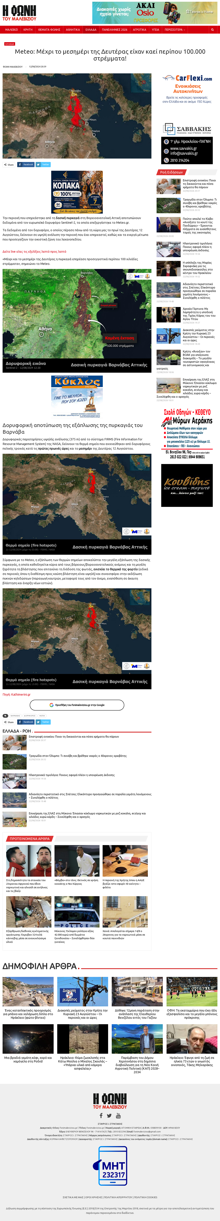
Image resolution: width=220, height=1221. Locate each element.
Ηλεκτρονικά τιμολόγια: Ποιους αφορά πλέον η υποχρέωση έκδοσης (72, 775)
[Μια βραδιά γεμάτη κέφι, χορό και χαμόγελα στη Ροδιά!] (28, 1039)
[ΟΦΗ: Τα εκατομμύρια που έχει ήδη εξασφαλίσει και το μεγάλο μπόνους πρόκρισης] (192, 991)
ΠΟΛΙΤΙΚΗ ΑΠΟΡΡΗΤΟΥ (118, 1197)
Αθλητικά (73, 29)
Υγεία (155, 29)
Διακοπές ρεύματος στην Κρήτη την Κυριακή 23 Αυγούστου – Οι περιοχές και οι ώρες (83, 1014)
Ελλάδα (91, 29)
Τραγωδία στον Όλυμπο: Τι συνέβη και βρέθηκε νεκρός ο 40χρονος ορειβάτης (78, 755)
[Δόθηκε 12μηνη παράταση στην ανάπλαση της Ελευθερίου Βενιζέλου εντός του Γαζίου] (137, 991)
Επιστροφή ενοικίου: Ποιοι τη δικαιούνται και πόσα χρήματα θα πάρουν (74, 736)
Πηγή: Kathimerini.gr (17, 694)
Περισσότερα (174, 29)
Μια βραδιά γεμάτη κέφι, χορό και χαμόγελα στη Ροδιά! (28, 1059)
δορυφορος (29, 716)
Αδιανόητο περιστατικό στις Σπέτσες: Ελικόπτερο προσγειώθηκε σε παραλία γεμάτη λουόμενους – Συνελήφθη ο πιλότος (199, 290)
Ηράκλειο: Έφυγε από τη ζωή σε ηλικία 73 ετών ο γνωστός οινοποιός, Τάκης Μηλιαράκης (192, 1061)
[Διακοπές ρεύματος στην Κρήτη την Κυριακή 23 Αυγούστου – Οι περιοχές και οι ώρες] (169, 336)
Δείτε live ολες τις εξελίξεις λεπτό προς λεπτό (34, 251)
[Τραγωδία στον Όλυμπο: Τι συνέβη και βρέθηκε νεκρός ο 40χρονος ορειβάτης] (15, 761)
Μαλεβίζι (11, 29)
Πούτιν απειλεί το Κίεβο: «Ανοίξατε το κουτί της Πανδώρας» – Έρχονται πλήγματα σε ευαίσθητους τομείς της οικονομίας (199, 225)
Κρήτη (28, 29)
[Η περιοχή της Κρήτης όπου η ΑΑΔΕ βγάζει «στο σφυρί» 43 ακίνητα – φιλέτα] (125, 861)
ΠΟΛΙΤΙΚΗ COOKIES (145, 1197)
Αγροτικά (139, 29)
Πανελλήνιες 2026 (114, 29)
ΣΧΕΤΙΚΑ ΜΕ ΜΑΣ (73, 1197)
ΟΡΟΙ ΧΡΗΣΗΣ (93, 1197)
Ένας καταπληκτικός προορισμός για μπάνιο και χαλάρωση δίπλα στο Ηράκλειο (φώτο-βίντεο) (28, 1014)
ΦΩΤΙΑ (42, 716)
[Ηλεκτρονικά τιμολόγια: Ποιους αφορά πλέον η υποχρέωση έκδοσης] (15, 781)
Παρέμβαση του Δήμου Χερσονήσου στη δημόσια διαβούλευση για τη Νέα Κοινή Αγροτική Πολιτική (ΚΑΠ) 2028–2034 (137, 1065)
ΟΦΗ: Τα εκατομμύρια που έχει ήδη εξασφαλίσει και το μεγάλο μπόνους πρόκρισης (192, 1014)
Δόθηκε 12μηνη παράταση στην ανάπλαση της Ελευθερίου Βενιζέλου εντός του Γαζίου (137, 1014)
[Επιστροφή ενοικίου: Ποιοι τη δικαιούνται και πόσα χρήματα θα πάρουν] (15, 742)
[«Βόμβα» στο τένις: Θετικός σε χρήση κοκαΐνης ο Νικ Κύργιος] (77, 861)
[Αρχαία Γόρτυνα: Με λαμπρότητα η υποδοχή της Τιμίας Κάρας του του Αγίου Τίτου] (169, 314)
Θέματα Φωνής (49, 29)
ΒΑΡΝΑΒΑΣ (15, 716)
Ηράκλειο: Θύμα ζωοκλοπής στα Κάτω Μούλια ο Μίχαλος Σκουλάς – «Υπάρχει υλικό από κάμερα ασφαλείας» (82, 1063)
